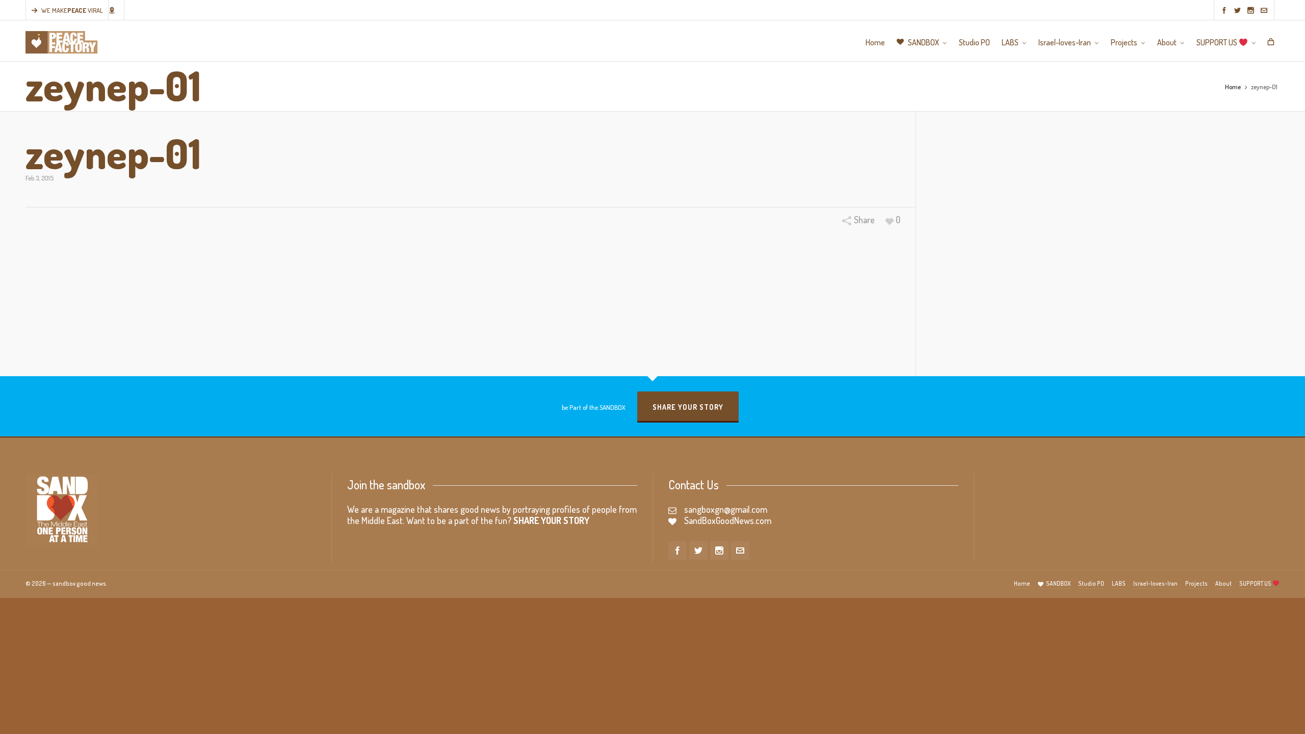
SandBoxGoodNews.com (727, 520)
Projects (1196, 583)
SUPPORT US (1255, 583)
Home (1233, 87)
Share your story (687, 407)
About (1223, 583)
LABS (1119, 583)
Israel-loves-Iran (1155, 583)
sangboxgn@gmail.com (725, 509)
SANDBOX (1058, 583)
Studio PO (1091, 583)
